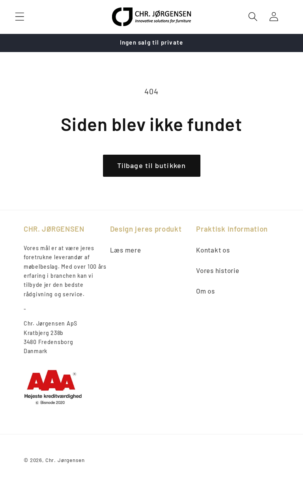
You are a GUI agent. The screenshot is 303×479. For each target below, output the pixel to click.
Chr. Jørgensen (65, 460)
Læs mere (125, 250)
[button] (19, 16)
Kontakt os (213, 250)
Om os (205, 291)
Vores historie (217, 270)
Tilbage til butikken (151, 165)
